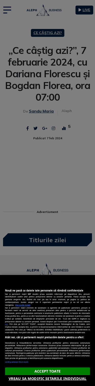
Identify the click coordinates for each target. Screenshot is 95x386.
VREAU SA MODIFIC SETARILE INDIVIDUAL (47, 378)
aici (6, 324)
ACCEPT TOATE (47, 371)
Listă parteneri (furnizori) (16, 362)
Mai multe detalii (22, 305)
